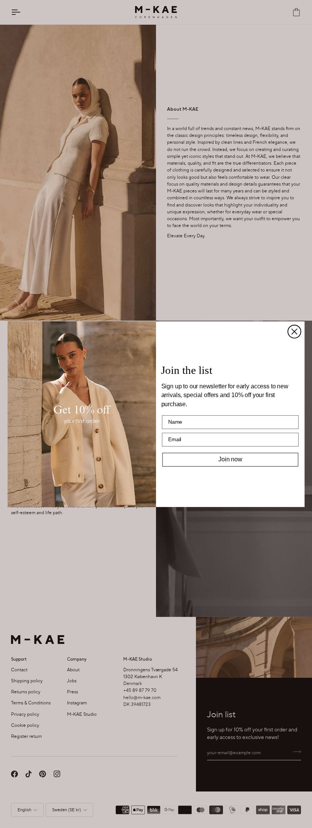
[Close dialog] (294, 331)
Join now (230, 459)
